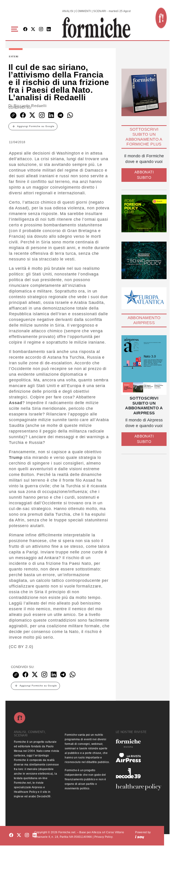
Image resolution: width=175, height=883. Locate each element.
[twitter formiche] (19, 835)
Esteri (13, 56)
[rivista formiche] (144, 365)
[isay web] (139, 836)
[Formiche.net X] (33, 29)
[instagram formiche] (27, 835)
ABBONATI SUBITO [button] (144, 175)
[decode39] (138, 773)
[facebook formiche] (11, 835)
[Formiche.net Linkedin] (49, 29)
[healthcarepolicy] (138, 787)
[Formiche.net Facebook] (25, 29)
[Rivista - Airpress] (138, 757)
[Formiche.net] (161, 18)
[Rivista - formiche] (138, 743)
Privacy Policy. (103, 836)
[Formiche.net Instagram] (41, 29)
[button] (15, 29)
